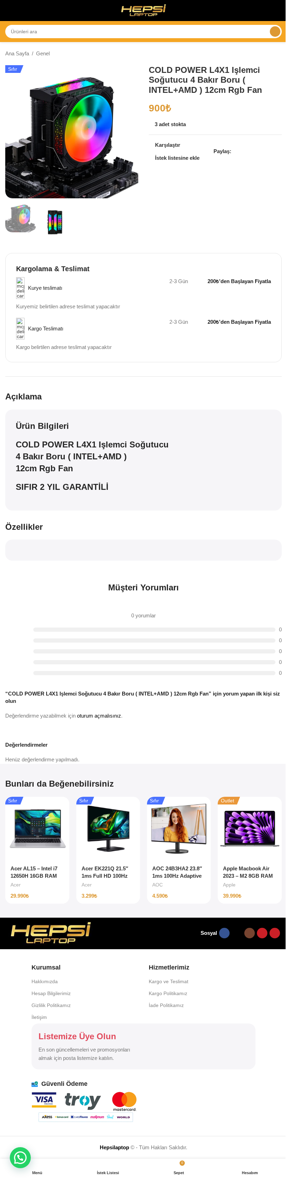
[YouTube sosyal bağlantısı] (262, 933)
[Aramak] (275, 31)
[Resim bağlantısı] (50, 933)
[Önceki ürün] (261, 54)
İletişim (39, 1017)
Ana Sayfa (17, 53)
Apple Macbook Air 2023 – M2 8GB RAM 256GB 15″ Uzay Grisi (249, 875)
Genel (43, 53)
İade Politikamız (166, 1005)
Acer (15, 885)
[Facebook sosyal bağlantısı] (235, 151)
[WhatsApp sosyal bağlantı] (269, 151)
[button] (20, 1157)
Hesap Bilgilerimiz (51, 993)
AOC (157, 885)
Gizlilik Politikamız (51, 1005)
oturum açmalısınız (99, 716)
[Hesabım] (279, 11)
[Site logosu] (143, 10)
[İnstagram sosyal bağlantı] (249, 933)
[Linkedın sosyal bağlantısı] (261, 151)
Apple (229, 885)
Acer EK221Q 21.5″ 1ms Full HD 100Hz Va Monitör (105, 875)
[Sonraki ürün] (277, 54)
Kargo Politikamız (168, 993)
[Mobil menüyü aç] (8, 11)
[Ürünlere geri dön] (269, 54)
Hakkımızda (44, 981)
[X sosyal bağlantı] (244, 151)
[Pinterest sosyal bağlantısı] (252, 151)
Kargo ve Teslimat (168, 981)
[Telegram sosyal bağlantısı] (277, 151)
